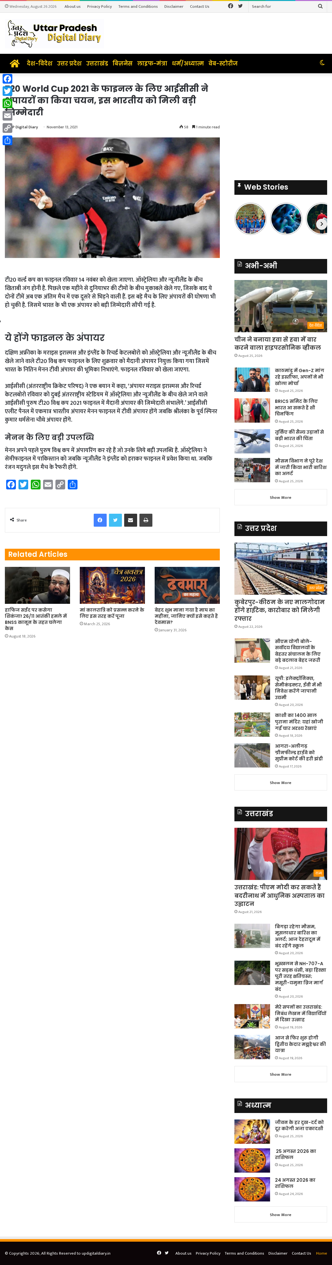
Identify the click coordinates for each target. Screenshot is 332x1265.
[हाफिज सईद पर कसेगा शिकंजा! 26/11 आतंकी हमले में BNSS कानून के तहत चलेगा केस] (37, 585)
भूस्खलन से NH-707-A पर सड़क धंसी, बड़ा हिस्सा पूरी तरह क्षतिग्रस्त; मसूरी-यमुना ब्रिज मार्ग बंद (300, 976)
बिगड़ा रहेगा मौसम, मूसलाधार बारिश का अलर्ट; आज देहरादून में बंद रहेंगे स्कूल (297, 936)
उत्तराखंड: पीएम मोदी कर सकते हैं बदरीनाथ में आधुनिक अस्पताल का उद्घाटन (279, 895)
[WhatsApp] (7, 103)
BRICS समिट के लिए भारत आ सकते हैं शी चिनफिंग (296, 407)
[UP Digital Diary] (54, 33)
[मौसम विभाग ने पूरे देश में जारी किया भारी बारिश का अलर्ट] (252, 470)
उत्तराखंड (97, 63)
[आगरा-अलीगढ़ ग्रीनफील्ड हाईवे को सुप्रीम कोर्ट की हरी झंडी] (252, 755)
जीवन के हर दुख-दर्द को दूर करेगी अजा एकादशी (299, 1125)
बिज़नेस (123, 63)
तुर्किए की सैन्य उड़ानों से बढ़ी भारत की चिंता (299, 435)
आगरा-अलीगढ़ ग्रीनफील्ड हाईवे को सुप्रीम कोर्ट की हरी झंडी (299, 752)
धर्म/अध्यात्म (188, 63)
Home (321, 1253)
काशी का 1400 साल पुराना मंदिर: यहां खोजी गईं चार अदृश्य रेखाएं (299, 721)
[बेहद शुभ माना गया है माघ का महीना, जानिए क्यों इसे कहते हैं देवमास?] (187, 585)
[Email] (7, 116)
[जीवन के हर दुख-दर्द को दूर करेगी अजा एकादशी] (252, 1131)
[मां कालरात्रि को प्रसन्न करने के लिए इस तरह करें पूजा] (112, 585)
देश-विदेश (40, 63)
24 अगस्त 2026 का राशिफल (295, 1183)
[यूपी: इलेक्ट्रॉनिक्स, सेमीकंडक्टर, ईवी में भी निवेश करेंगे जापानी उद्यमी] (252, 687)
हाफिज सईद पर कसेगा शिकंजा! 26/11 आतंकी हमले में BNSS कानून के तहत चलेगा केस (36, 619)
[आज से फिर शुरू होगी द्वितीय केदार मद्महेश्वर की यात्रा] (252, 1047)
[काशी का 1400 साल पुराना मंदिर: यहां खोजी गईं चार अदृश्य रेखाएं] (252, 724)
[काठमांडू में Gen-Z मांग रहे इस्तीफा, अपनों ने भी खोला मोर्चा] (252, 380)
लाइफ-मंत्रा (152, 63)
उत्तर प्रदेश (69, 63)
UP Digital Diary (24, 127)
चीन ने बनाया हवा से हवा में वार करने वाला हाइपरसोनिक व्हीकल (277, 343)
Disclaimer (174, 6)
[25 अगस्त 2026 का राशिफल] (252, 1160)
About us (73, 6)
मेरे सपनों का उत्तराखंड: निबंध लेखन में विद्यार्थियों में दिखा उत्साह (300, 1013)
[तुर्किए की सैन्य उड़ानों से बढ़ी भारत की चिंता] (252, 441)
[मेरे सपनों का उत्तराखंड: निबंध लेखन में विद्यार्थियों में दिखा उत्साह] (252, 1016)
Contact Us (199, 6)
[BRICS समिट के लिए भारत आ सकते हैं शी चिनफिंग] (252, 410)
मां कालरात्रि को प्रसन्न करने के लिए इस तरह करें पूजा (112, 613)
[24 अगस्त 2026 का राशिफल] (252, 1189)
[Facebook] (7, 79)
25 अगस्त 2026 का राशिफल (295, 1154)
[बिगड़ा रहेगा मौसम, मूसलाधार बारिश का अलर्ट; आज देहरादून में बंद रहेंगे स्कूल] (252, 936)
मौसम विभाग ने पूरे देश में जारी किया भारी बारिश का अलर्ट (300, 467)
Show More (280, 497)
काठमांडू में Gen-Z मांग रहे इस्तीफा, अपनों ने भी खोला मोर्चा (299, 376)
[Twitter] (7, 91)
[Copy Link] (7, 128)
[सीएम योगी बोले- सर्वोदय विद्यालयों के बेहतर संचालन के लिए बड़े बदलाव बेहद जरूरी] (252, 650)
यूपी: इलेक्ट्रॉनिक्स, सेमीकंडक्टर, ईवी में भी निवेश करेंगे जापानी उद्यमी (298, 688)
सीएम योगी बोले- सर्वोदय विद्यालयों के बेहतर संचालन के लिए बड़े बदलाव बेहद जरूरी (298, 651)
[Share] (7, 140)
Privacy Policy (99, 6)
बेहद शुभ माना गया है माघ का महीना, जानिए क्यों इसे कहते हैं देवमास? (186, 616)
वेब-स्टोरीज (223, 63)
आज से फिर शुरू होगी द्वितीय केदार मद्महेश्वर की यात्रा (300, 1044)
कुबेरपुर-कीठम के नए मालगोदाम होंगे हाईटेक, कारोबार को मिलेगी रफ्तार (279, 610)
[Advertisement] (280, 123)
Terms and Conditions (138, 6)
